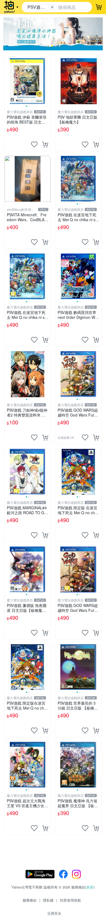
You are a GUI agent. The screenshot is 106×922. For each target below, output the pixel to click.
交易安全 (54, 913)
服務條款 (30, 900)
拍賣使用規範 (70, 900)
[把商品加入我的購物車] (45, 144)
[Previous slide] (8, 81)
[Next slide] (47, 81)
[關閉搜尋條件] (52, 7)
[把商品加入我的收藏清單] (34, 144)
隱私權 (48, 900)
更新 (89, 887)
